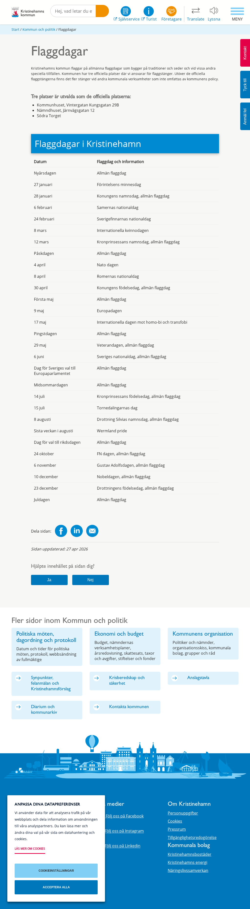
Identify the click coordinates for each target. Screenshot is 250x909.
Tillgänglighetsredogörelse (192, 837)
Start (15, 29)
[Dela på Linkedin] (77, 531)
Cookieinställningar (56, 870)
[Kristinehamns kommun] (27, 12)
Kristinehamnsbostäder (189, 854)
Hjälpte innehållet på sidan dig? (62, 566)
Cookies (175, 821)
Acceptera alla (56, 887)
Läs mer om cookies (30, 849)
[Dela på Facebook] (61, 531)
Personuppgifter (183, 813)
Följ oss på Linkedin (122, 846)
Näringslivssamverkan (188, 870)
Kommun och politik (38, 29)
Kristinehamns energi (187, 862)
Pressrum (177, 829)
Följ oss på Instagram (124, 831)
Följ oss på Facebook (124, 816)
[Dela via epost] (92, 531)
